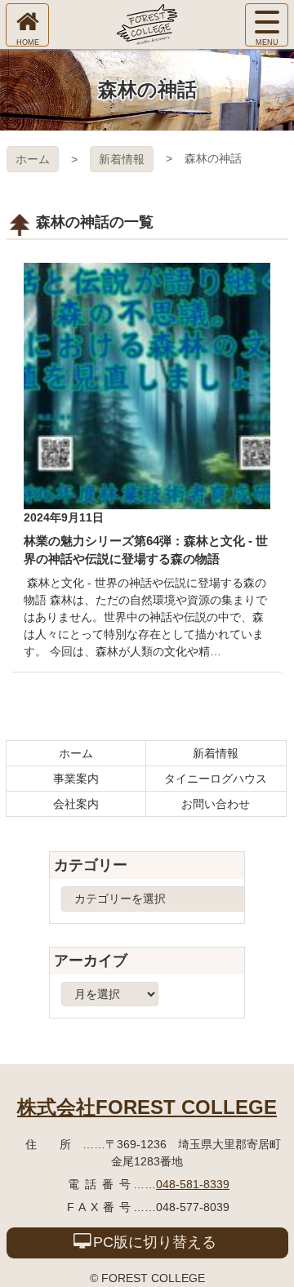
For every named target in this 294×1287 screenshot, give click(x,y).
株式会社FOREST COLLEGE (147, 1107)
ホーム (33, 159)
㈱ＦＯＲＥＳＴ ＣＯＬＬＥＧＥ (147, 24)
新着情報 (122, 159)
